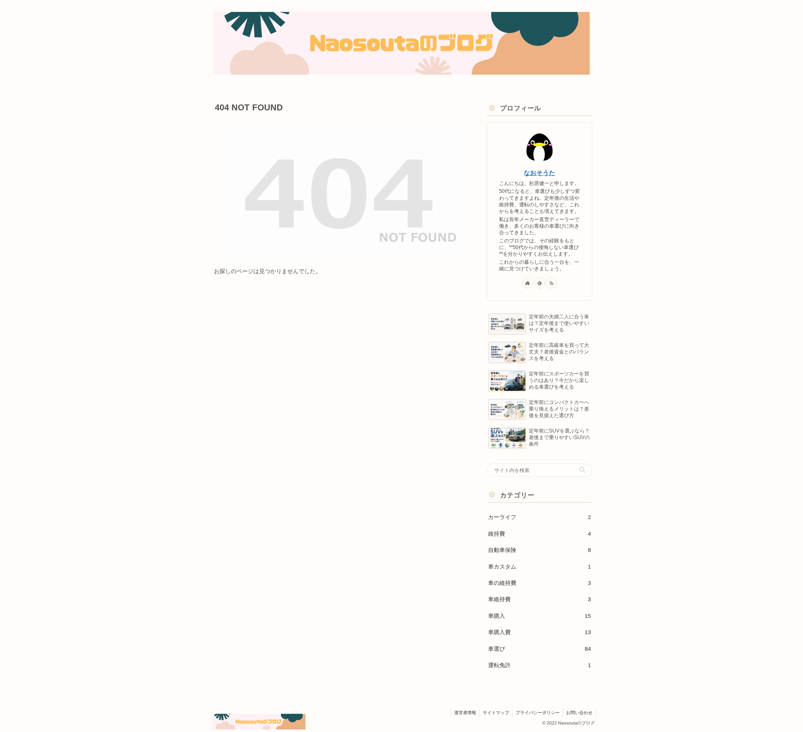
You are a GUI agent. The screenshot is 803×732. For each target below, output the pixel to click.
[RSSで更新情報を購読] (551, 283)
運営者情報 (465, 712)
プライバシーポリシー (538, 712)
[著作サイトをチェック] (527, 283)
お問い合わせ (579, 712)
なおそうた (539, 172)
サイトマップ (496, 712)
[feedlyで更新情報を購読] (539, 283)
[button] (582, 469)
